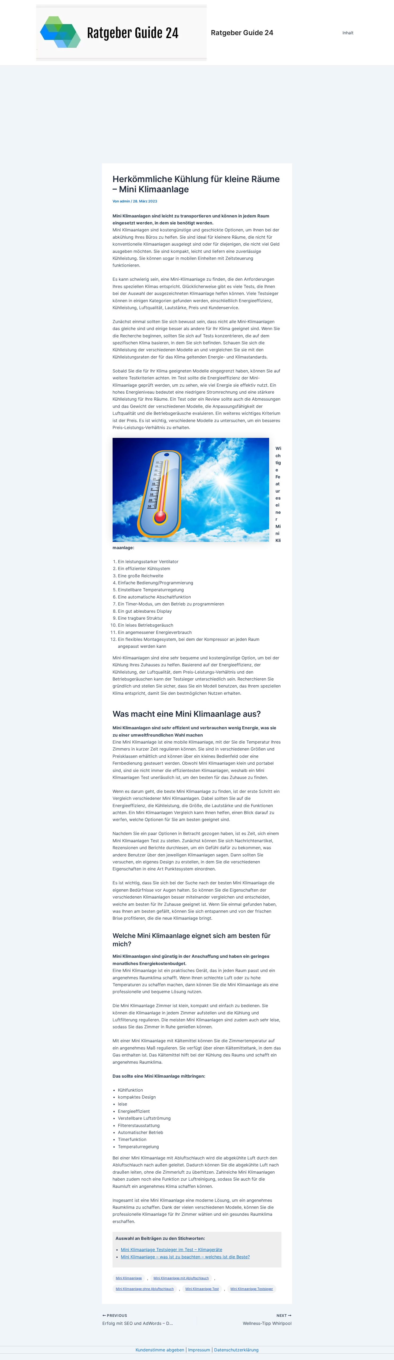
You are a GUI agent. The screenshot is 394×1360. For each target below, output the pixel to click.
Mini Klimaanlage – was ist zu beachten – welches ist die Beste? (185, 1256)
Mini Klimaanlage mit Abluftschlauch (181, 1278)
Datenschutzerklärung (236, 1349)
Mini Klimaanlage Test (202, 1289)
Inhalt (348, 32)
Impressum (199, 1349)
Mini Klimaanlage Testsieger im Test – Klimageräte (171, 1249)
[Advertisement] (197, 105)
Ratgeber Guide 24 (242, 32)
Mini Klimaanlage (129, 1278)
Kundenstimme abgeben (160, 1349)
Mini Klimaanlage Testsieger (252, 1289)
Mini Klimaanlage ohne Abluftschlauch (145, 1289)
